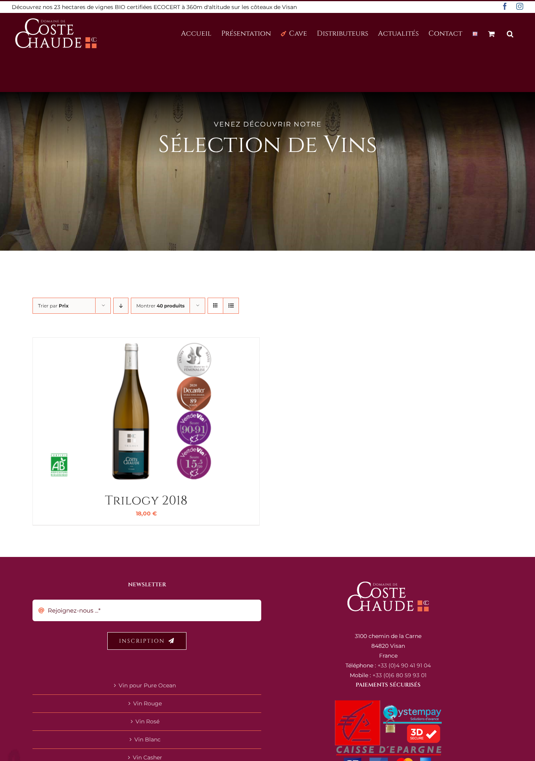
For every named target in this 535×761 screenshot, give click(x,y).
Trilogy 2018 (146, 500)
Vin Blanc (147, 739)
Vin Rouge (147, 703)
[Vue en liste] (231, 305)
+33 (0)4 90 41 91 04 (404, 665)
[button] (510, 32)
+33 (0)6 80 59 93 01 (399, 675)
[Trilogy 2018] (131, 342)
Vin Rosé (147, 721)
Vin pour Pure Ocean (147, 685)
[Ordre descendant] (120, 306)
